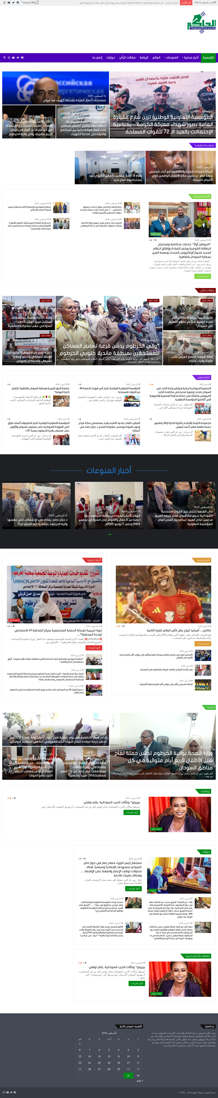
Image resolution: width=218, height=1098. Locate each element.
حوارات (110, 57)
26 (109, 1069)
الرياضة (144, 57)
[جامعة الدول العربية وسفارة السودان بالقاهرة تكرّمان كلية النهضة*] (61, 401)
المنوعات (172, 57)
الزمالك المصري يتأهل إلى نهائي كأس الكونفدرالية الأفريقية (166, 684)
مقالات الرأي (127, 57)
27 (99, 1069)
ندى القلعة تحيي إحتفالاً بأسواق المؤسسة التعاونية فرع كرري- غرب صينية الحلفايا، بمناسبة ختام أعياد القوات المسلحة (110, 346)
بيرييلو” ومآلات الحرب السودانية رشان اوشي (111, 802)
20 (99, 1063)
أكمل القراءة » (203, 276)
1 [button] (110, 534)
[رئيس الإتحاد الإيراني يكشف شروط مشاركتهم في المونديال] (203, 670)
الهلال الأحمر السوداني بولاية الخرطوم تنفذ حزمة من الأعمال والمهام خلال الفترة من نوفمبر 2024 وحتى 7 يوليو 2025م (109, 520)
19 (109, 1063)
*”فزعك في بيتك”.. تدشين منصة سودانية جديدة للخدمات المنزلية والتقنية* (192, 321)
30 (138, 1075)
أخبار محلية (191, 57)
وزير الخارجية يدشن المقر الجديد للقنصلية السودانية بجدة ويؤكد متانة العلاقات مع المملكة (31, 356)
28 (89, 1069)
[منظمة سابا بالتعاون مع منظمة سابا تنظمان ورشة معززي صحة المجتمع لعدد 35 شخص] (29, 763)
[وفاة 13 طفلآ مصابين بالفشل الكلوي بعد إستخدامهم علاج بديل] (110, 167)
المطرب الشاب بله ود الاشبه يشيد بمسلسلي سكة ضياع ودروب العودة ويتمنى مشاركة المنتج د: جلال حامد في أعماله (109, 427)
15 (80, 1056)
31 (128, 1075)
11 (118, 1056)
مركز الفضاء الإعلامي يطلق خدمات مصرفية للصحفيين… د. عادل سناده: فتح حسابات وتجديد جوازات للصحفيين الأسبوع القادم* (101, 210)
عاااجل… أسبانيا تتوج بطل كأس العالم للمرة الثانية (179, 630)
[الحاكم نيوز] (201, 22)
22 (80, 1063)
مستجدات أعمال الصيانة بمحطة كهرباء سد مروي (74, 100)
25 (118, 1069)
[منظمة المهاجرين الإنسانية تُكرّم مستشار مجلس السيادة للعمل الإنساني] (61, 207)
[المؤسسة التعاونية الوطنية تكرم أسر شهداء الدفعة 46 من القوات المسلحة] (132, 401)
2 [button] (107, 534)
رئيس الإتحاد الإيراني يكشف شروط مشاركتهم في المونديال (166, 669)
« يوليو (140, 1080)
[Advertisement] (72, 29)
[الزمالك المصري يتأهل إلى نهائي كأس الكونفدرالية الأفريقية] (203, 684)
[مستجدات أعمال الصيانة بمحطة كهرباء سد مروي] (55, 88)
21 (89, 1063)
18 (118, 1063)
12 (109, 1056)
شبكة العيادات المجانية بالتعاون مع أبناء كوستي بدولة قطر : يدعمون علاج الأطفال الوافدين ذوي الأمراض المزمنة (181, 175)
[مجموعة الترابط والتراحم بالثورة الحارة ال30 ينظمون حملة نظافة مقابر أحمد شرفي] (203, 435)
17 (128, 1063)
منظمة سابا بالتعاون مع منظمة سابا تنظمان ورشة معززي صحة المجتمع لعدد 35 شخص (29, 771)
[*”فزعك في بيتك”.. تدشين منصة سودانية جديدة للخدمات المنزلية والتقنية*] (189, 313)
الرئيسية (208, 57)
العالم (156, 57)
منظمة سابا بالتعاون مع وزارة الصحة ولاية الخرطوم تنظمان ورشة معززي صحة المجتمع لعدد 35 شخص (83, 771)
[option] (109, 104)
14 (89, 1056)
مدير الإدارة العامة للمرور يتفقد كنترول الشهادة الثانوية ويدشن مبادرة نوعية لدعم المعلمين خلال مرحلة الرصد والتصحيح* (29, 226)
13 (99, 1056)
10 (128, 1056)
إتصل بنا (97, 57)
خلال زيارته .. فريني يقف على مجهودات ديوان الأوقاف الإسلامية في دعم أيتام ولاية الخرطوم (30, 321)
